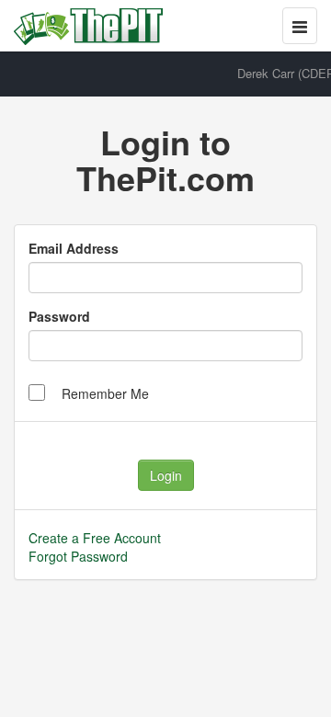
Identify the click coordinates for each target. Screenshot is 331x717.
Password (59, 316)
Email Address (74, 248)
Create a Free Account (95, 538)
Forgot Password (78, 556)
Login (166, 475)
